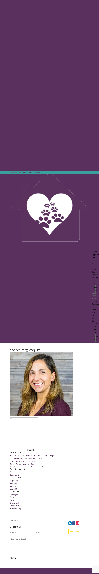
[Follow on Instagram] (77, 523)
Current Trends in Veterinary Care (22, 464)
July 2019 (13, 483)
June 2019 (13, 486)
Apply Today (74, 531)
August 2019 (14, 481)
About (94, 310)
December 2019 (15, 475)
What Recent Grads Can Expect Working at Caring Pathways (32, 456)
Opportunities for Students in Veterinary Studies (27, 458)
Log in (12, 500)
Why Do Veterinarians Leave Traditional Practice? (28, 467)
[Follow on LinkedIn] (70, 523)
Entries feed (14, 503)
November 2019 (15, 478)
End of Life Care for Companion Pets (23, 461)
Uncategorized (15, 495)
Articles (95, 278)
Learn (94, 307)
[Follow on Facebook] (73, 523)
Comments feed (15, 506)
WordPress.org (15, 509)
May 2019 (13, 489)
